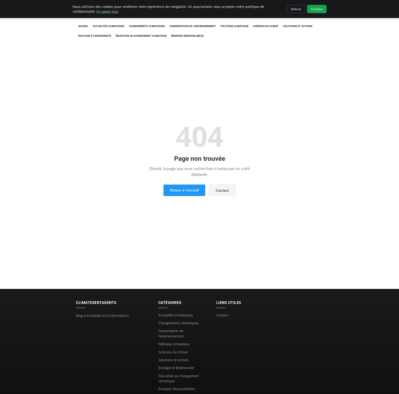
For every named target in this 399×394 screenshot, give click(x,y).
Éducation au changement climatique (141, 35)
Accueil (83, 26)
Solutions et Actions (297, 26)
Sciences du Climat (265, 26)
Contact (222, 190)
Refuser (296, 9)
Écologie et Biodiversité (94, 35)
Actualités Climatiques (108, 26)
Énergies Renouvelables (187, 35)
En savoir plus (107, 11)
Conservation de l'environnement (192, 26)
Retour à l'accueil (184, 190)
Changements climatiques (147, 26)
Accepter (317, 9)
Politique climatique (234, 26)
